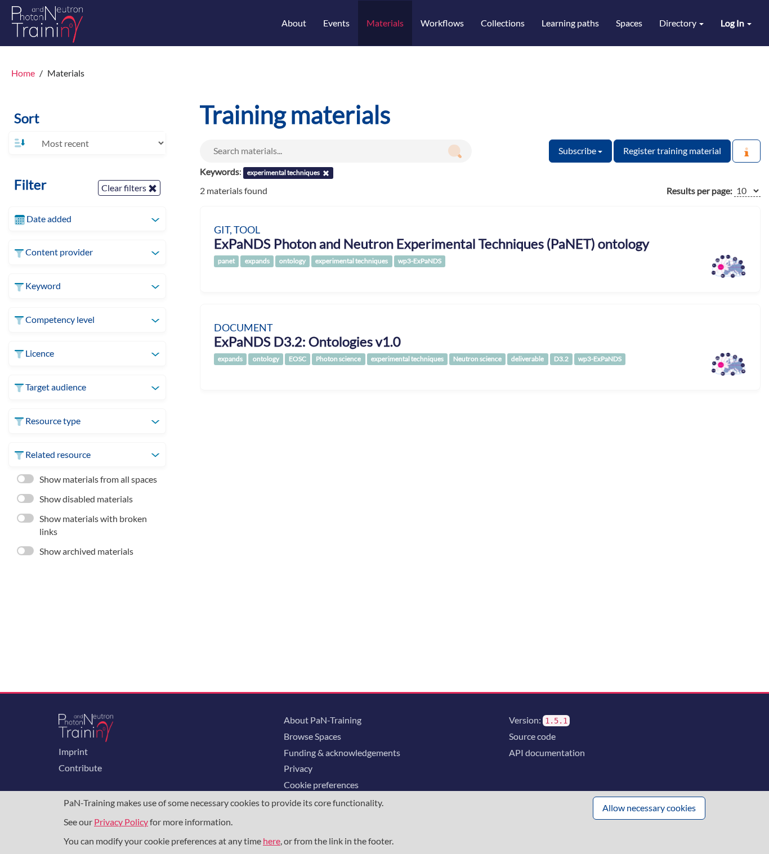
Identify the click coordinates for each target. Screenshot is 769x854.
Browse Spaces (312, 736)
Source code (532, 736)
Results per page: (699, 190)
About (293, 22)
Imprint (73, 751)
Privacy (298, 768)
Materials (385, 22)
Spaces (629, 22)
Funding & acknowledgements (342, 752)
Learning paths (570, 22)
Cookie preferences (321, 784)
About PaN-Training (322, 719)
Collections (503, 22)
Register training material (672, 150)
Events (336, 22)
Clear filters (124, 187)
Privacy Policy (121, 821)
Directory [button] (678, 22)
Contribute (80, 767)
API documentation (547, 752)
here (271, 840)
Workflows (442, 22)
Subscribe (578, 150)
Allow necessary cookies (649, 807)
